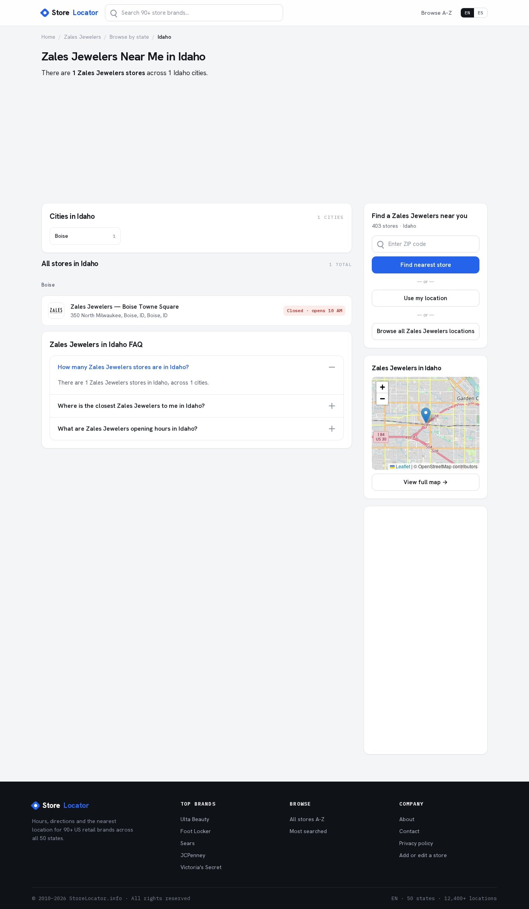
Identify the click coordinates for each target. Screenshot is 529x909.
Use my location (425, 298)
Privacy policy (416, 843)
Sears (187, 843)
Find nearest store (425, 265)
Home (48, 36)
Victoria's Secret (201, 867)
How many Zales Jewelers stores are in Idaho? (123, 367)
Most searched (308, 831)
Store (75, 12)
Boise (85, 235)
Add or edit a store (423, 855)
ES (480, 12)
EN (467, 12)
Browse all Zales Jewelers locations (425, 331)
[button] (426, 415)
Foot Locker (195, 831)
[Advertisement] (264, 136)
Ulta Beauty (194, 819)
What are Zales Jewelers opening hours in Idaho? (128, 428)
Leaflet (402, 466)
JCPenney (192, 855)
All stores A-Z (307, 819)
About (406, 819)
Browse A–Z (436, 12)
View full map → (426, 482)
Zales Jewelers (82, 36)
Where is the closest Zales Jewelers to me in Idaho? (131, 406)
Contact (409, 831)
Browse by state (129, 36)
